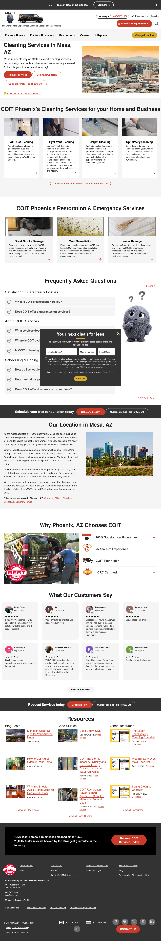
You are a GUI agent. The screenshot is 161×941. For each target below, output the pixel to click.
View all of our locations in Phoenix (24, 93)
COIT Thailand (99, 922)
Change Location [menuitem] (144, 35)
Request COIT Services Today (129, 840)
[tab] (60, 301)
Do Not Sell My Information (63, 875)
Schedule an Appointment (133, 23)
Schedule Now (79, 704)
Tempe (28, 501)
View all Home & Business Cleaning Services (79, 183)
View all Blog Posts (28, 810)
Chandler (48, 498)
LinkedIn (152, 922)
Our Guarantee (26, 865)
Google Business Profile (19, 900)
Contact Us (128, 929)
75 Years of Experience (112, 549)
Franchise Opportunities (97, 865)
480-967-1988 (11, 892)
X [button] (156, 5)
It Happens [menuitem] (101, 35)
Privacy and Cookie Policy (17, 927)
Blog (121, 870)
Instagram (125, 922)
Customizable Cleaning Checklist (134, 875)
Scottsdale (9, 501)
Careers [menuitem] (85, 35)
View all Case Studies (80, 816)
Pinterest (143, 922)
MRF (22, 870)
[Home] (24, 17)
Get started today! (90, 411)
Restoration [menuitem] (66, 35)
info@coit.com (11, 895)
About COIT (56, 865)
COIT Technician (107, 560)
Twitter (134, 922)
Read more (91, 634)
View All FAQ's (146, 397)
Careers (54, 870)
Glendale (67, 498)
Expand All (151, 285)
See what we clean (47, 74)
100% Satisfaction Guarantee (116, 537)
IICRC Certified (106, 572)
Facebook (115, 922)
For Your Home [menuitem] (14, 35)
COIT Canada (72, 922)
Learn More (103, 4)
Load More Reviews (80, 689)
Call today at (112, 16)
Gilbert (58, 498)
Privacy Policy (28, 922)
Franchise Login (93, 870)
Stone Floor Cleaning (36, 907)
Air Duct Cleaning (58, 907)
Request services (17, 74)
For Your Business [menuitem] (41, 35)
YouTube (77, 929)
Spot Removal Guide (128, 865)
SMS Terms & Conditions (17, 932)
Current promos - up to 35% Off (25, 83)
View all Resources (133, 810)
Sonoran (20, 501)
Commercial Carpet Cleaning (83, 907)
